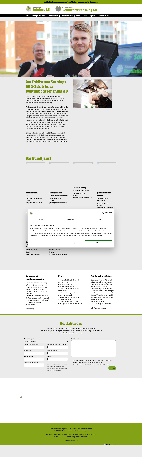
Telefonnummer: (29, 356)
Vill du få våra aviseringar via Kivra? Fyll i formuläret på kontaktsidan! (71, 2)
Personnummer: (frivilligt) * (32, 362)
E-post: (49, 356)
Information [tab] (71, 219)
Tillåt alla (99, 243)
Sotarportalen (104, 16)
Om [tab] (100, 219)
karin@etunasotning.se (33, 254)
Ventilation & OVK (67, 16)
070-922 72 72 (56, 250)
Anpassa (70, 243)
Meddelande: (75, 338)
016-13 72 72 (59, 437)
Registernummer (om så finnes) (57, 344)
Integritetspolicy (98, 364)
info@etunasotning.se (98, 308)
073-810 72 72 (56, 198)
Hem (27, 16)
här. (101, 362)
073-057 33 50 (32, 250)
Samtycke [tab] (42, 219)
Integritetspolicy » (71, 440)
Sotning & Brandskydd (39, 16)
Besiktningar (53, 16)
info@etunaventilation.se (80, 437)
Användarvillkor (107, 364)
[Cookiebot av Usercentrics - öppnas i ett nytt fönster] (103, 213)
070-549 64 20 (32, 198)
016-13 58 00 (60, 431)
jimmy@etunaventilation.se (58, 202)
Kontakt (28, 19)
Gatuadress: (27, 350)
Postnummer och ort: (53, 350)
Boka (85, 16)
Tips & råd (93, 16)
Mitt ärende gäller (29, 338)
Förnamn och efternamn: (31, 344)
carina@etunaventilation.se (58, 254)
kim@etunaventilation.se (34, 202)
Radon (78, 16)
